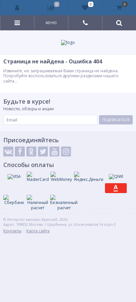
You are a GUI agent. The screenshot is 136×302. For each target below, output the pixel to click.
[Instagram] (66, 151)
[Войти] (17, 7)
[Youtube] (54, 151)
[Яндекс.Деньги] (88, 177)
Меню (51, 22)
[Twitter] (43, 151)
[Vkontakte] (8, 151)
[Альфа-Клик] (116, 188)
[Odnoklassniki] (31, 151)
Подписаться (115, 119)
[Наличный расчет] (38, 202)
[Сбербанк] (14, 200)
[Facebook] (20, 151)
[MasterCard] (38, 177)
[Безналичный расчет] (64, 202)
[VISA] (14, 177)
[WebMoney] (61, 177)
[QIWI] (116, 177)
